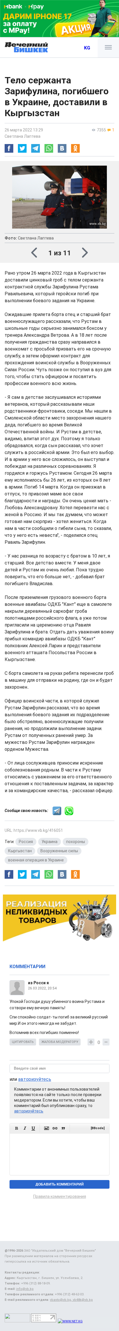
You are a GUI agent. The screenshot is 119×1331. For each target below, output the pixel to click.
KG (87, 48)
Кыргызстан (20, 851)
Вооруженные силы (59, 851)
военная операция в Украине (36, 860)
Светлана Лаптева (22, 136)
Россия (26, 841)
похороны (75, 841)
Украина (49, 841)
